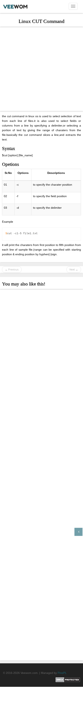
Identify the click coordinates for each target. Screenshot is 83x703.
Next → (74, 269)
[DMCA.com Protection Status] (68, 679)
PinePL (62, 672)
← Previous (12, 269)
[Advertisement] (41, 69)
